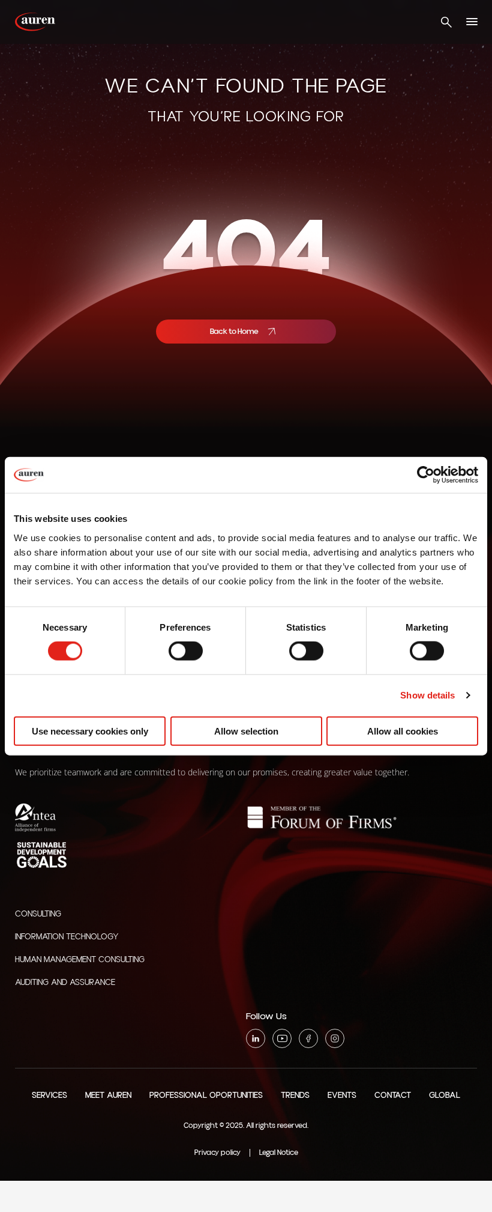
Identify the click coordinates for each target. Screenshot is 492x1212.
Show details (427, 695)
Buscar (446, 22)
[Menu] (472, 22)
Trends (295, 1095)
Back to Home (234, 331)
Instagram (334, 1038)
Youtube (282, 1038)
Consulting (38, 914)
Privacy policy (217, 1153)
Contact (392, 1095)
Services (49, 1095)
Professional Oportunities (206, 1095)
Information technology (67, 937)
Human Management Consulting (80, 960)
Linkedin (255, 1038)
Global (444, 1095)
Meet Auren (108, 1095)
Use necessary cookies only (90, 731)
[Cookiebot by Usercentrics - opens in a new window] (425, 475)
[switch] (186, 651)
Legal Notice (278, 1153)
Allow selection (246, 731)
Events (342, 1095)
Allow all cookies (402, 731)
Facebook (308, 1038)
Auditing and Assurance (65, 983)
